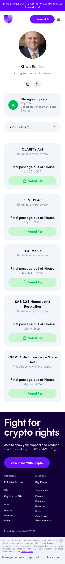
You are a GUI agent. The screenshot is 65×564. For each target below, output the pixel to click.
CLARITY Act (32, 149)
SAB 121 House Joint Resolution (32, 303)
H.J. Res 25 (32, 251)
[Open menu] (59, 19)
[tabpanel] (32, 272)
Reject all (33, 557)
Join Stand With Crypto (27, 463)
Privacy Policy (27, 551)
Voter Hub (42, 19)
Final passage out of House (32, 167)
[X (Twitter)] (37, 84)
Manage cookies (13, 557)
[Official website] (28, 84)
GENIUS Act (33, 200)
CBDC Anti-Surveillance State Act (32, 359)
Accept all (53, 557)
